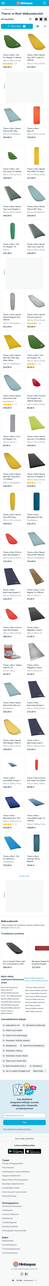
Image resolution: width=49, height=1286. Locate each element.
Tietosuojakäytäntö (11, 1248)
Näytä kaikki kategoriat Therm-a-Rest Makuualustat (36, 979)
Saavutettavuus (9, 1196)
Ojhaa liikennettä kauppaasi (15, 1179)
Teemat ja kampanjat (12, 1206)
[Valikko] (3, 3)
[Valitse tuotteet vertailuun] (37, 26)
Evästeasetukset (9, 1253)
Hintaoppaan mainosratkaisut (16, 1171)
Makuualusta (14, 927)
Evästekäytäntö (9, 1244)
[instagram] (21, 1274)
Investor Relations (10, 1214)
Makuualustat (9, 9)
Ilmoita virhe (24, 876)
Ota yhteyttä (8, 1167)
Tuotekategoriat (9, 1222)
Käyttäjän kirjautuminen (13, 1183)
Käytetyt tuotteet (10, 1226)
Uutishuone (7, 1210)
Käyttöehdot (8, 1240)
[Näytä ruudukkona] (36, 19)
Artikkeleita (7, 1218)
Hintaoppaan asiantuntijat (14, 1230)
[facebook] (26, 1274)
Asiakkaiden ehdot (10, 1187)
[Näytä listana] (41, 19)
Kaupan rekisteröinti (11, 1175)
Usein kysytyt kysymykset (14, 1192)
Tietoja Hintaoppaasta (12, 1163)
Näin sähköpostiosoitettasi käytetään (17, 1129)
